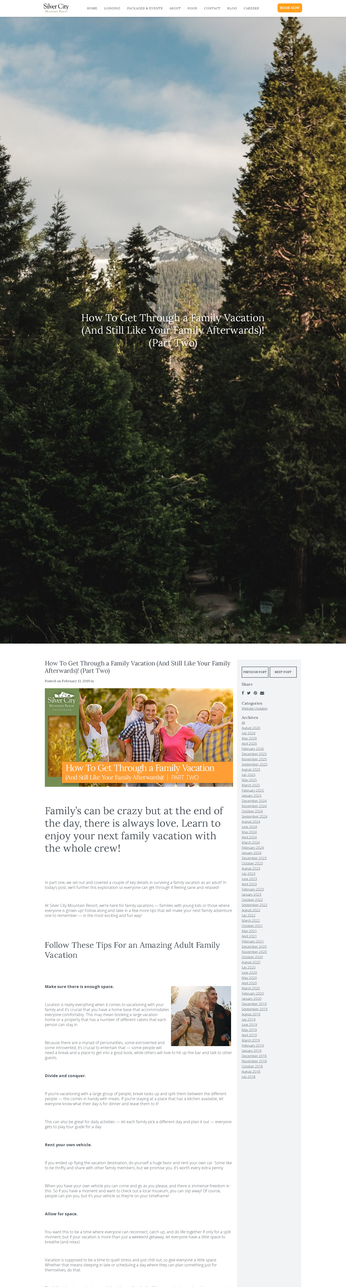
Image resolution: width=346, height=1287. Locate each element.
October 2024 (252, 811)
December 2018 (254, 1056)
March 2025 (251, 785)
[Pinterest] (255, 693)
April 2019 (249, 1035)
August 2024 (251, 821)
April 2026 (249, 743)
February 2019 (253, 1045)
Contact (212, 8)
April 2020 (249, 983)
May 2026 (249, 738)
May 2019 (249, 1029)
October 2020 (252, 957)
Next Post (283, 672)
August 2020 (251, 962)
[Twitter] (249, 693)
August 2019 (251, 1014)
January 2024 (252, 852)
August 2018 (251, 1071)
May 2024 (249, 832)
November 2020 (254, 951)
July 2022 (248, 915)
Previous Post (255, 672)
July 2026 (248, 733)
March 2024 (251, 842)
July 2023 (248, 873)
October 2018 (252, 1066)
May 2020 (249, 977)
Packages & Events (145, 8)
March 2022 (251, 920)
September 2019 (255, 1009)
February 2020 (253, 993)
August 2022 (251, 910)
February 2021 (253, 941)
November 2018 (254, 1061)
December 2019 (254, 1003)
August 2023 (251, 868)
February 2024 (253, 847)
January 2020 (252, 998)
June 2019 (249, 1024)
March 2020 (251, 988)
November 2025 (254, 759)
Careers (251, 8)
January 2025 (252, 795)
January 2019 (252, 1050)
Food (192, 8)
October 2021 (252, 925)
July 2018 (248, 1076)
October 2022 (252, 899)
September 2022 (255, 905)
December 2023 (254, 858)
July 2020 (248, 967)
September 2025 (255, 764)
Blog (232, 8)
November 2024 (254, 806)
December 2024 (254, 800)
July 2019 (248, 1019)
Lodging (112, 8)
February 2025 (253, 790)
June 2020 (249, 972)
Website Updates (255, 708)
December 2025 (254, 754)
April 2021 (249, 936)
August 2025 (251, 769)
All (243, 722)
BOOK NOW (290, 8)
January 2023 (252, 894)
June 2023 (249, 878)
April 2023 (249, 884)
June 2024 (249, 826)
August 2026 (251, 728)
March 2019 (251, 1040)
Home (92, 8)
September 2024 (255, 816)
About (175, 8)
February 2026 (253, 748)
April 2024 (249, 837)
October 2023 (252, 863)
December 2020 (254, 946)
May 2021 (249, 931)
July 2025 (248, 774)
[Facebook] (243, 693)
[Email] (262, 693)
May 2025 (249, 780)
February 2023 (253, 889)
